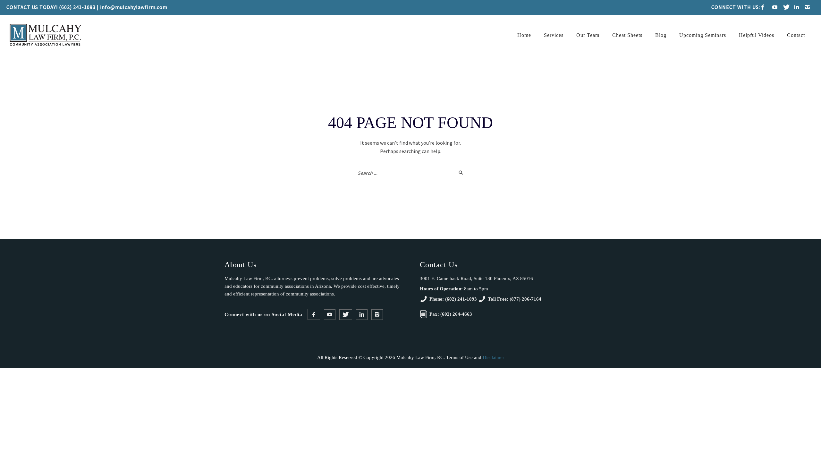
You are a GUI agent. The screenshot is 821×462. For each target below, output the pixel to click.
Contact (796, 35)
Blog (660, 35)
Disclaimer (493, 357)
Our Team (587, 35)
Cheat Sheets (627, 35)
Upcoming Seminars (702, 35)
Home (524, 35)
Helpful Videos (756, 35)
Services (553, 35)
